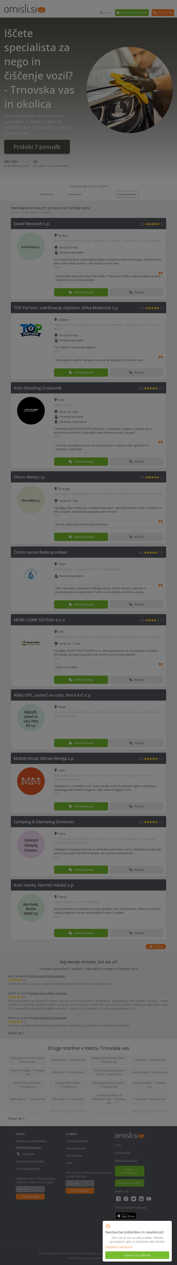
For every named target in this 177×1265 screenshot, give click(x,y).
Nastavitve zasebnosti (118, 1247)
